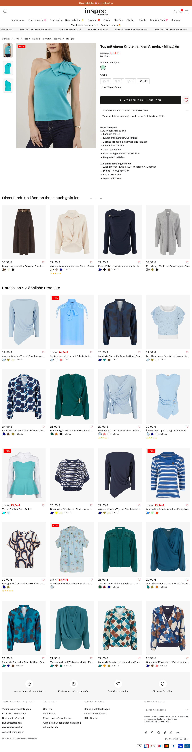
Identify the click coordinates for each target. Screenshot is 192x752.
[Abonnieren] (188, 710)
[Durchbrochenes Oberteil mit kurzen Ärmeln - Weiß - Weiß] (157, 359)
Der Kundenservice (12, 727)
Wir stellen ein (50, 727)
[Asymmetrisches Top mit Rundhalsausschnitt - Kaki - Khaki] (8, 359)
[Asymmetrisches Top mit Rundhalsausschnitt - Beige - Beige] (13, 359)
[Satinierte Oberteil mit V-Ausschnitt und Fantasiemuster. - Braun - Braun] (109, 359)
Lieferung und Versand (14, 713)
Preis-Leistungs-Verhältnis (57, 718)
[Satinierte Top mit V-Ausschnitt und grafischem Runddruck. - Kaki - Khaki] (13, 434)
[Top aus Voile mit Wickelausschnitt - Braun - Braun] (56, 665)
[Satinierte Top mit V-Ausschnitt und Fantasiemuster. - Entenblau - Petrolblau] (104, 359)
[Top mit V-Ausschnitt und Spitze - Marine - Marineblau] (109, 587)
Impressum (49, 713)
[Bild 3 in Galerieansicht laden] (8, 86)
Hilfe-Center (91, 718)
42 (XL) (144, 82)
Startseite (6, 39)
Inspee (13, 739)
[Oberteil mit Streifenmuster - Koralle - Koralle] (157, 512)
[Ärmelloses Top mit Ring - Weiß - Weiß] (157, 434)
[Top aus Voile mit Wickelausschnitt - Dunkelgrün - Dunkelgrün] (61, 665)
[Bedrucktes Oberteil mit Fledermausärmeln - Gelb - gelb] (56, 512)
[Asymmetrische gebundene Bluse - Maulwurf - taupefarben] (56, 269)
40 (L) (131, 82)
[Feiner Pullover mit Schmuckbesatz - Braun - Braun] (109, 269)
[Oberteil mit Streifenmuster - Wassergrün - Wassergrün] (152, 512)
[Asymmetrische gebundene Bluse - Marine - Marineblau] (61, 269)
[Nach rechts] (92, 99)
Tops (26, 39)
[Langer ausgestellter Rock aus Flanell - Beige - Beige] (8, 269)
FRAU (17, 39)
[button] (5, 11)
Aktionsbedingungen (13, 732)
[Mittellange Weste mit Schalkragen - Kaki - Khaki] (152, 269)
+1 (67, 270)
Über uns (48, 709)
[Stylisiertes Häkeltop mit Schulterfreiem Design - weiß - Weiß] (56, 359)
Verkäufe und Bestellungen (16, 709)
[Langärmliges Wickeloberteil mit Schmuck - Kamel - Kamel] (56, 434)
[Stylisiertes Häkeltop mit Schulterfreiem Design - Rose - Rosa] (61, 359)
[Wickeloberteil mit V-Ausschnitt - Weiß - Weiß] (109, 434)
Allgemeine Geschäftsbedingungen (62, 723)
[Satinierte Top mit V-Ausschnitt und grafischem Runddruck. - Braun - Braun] (8, 434)
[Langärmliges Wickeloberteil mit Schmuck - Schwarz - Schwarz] (61, 434)
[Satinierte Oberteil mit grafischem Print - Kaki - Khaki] (109, 665)
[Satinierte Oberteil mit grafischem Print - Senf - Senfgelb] (104, 665)
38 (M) (119, 82)
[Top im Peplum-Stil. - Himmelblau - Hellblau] (8, 512)
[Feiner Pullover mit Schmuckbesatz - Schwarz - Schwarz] (104, 269)
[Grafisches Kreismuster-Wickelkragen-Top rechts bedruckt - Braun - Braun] (152, 665)
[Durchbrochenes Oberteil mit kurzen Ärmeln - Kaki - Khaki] (152, 359)
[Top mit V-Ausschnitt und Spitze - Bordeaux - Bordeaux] (104, 587)
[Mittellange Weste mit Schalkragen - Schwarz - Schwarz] (157, 269)
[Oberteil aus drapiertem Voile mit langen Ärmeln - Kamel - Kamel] (157, 587)
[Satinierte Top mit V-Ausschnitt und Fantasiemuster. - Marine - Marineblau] (8, 665)
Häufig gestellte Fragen (97, 709)
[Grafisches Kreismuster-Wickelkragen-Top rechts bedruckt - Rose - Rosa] (157, 665)
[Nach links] (19, 99)
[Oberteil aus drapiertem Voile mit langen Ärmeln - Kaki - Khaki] (152, 587)
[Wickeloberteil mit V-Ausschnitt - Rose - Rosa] (104, 434)
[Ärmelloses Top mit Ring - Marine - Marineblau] (152, 434)
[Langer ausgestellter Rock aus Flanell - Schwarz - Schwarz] (13, 269)
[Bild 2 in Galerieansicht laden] (8, 68)
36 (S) (106, 82)
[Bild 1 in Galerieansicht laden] (8, 50)
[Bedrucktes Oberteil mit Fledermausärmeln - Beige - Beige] (61, 512)
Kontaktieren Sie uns (95, 713)
